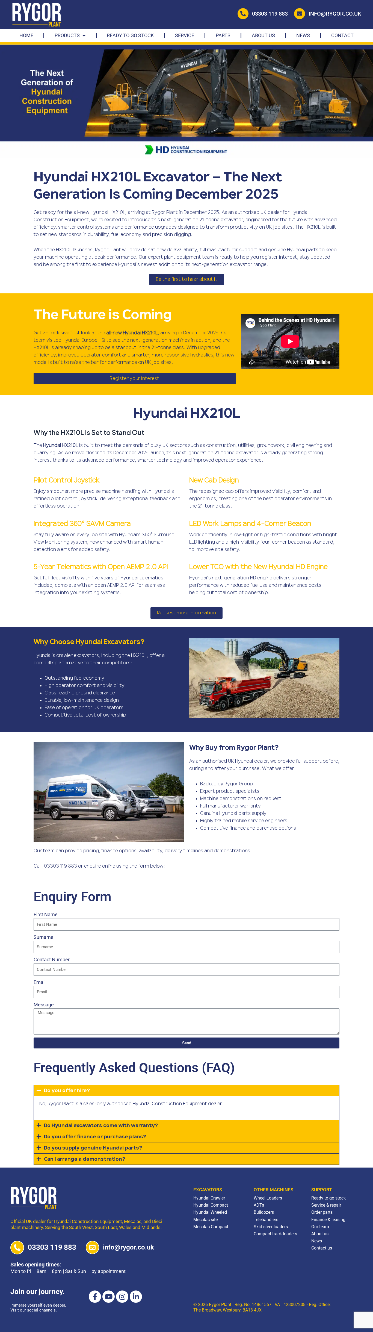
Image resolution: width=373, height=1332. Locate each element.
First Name (46, 914)
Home (26, 35)
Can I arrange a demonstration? (84, 1159)
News (303, 35)
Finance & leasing (328, 1219)
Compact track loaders (275, 1233)
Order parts (322, 1212)
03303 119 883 (270, 13)
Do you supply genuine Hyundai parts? (93, 1148)
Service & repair (326, 1205)
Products (67, 35)
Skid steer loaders (271, 1226)
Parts (223, 35)
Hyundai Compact (210, 1205)
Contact (342, 35)
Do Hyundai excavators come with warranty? (101, 1125)
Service (184, 35)
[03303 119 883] (17, 1247)
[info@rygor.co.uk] (92, 1247)
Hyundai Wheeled (210, 1212)
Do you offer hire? (67, 1090)
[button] (186, 1090)
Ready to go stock (130, 35)
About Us (263, 35)
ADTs (259, 1205)
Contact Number (52, 959)
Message (44, 1004)
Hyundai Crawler (209, 1198)
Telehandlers (266, 1219)
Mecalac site (205, 1219)
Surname (44, 937)
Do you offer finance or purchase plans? (95, 1136)
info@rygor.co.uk (335, 13)
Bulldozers (264, 1212)
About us (319, 1233)
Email (40, 982)
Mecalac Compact (210, 1226)
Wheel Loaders (268, 1198)
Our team (320, 1226)
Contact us (321, 1248)
